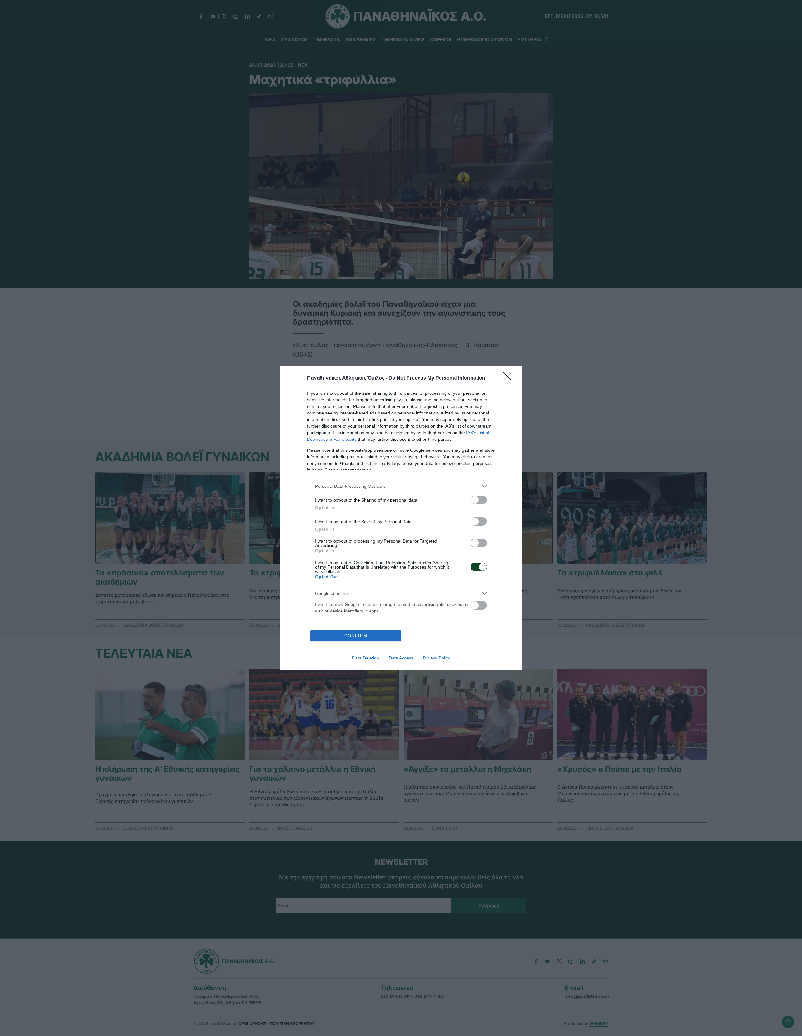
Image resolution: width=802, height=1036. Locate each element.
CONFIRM (355, 635)
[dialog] (401, 518)
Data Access (401, 657)
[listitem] (401, 486)
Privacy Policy (436, 657)
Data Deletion (365, 657)
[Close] (509, 378)
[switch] (479, 500)
